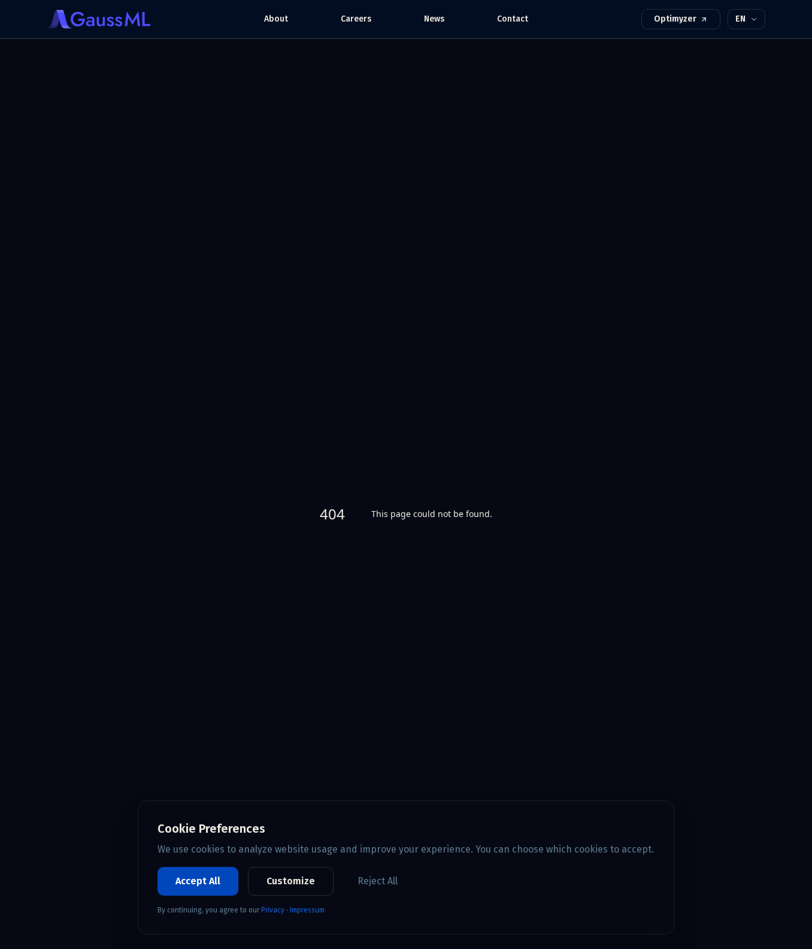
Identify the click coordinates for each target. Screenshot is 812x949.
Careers (356, 19)
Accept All (197, 881)
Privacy (272, 910)
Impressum (307, 910)
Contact (512, 19)
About (276, 19)
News (434, 19)
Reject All (377, 881)
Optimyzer (675, 19)
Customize (290, 881)
